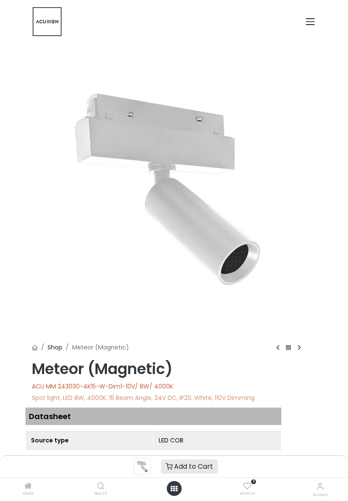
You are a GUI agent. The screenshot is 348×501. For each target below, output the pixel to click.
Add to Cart (192, 466)
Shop (55, 347)
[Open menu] (174, 489)
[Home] (28, 486)
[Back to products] (288, 347)
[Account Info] (320, 486)
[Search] (101, 486)
